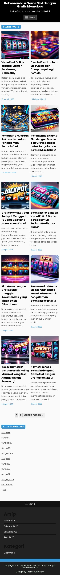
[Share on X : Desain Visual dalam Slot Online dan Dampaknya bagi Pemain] (37, 57)
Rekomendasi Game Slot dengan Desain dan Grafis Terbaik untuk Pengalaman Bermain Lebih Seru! (44, 143)
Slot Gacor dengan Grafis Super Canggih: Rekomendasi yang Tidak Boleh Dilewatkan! (14, 295)
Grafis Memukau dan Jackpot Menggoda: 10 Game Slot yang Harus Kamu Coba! (15, 218)
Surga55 (5, 468)
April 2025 (9, 537)
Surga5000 (7, 453)
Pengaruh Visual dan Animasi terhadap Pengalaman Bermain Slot (15, 141)
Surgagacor (7, 479)
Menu (32, 17)
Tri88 (3, 489)
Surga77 (5, 458)
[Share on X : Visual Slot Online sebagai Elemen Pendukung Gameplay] (8, 57)
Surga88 (5, 432)
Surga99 (5, 463)
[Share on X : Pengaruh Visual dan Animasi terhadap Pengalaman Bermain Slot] (8, 130)
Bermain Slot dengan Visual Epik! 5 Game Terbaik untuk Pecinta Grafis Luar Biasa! (44, 220)
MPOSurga (6, 484)
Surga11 (5, 437)
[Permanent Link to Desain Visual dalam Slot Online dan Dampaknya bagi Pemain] (45, 45)
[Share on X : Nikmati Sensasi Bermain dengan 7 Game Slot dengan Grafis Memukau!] (37, 362)
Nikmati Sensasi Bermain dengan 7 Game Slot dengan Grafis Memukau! (43, 372)
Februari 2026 (11, 526)
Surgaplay (6, 442)
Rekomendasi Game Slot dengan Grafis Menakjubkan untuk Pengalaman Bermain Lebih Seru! (44, 294)
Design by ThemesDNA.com (30, 571)
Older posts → (34, 415)
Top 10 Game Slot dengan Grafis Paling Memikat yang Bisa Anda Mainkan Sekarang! (15, 374)
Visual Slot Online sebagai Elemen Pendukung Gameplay (12, 67)
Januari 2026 (10, 531)
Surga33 (5, 448)
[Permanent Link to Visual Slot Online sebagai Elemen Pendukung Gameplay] (15, 45)
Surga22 (5, 474)
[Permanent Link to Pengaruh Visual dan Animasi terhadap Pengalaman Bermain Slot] (15, 119)
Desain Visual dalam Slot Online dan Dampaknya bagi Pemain (44, 67)
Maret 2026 (10, 520)
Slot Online (9, 552)
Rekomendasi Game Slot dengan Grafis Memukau (30, 5)
